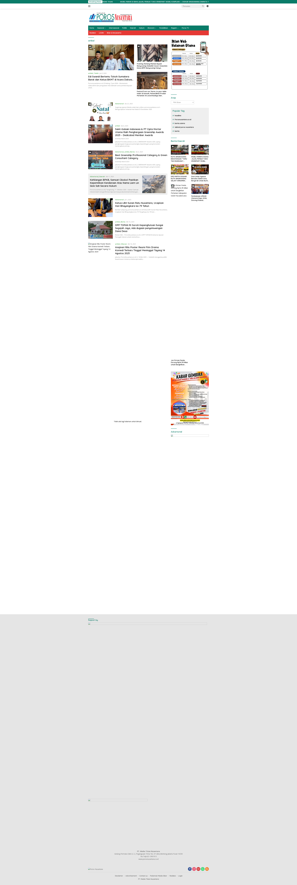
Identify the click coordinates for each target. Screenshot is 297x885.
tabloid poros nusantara (184, 127)
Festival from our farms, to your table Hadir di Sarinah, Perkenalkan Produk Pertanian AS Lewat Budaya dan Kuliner (151, 93)
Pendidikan (163, 28)
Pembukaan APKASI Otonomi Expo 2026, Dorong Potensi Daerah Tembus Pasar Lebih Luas (200, 198)
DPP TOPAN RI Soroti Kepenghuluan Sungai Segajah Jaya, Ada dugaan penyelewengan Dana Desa (139, 228)
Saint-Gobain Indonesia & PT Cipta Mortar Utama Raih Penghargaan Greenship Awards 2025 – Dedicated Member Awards (139, 132)
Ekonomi (151, 28)
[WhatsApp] (203, 869)
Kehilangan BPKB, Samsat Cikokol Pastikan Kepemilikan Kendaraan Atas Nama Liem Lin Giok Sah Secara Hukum (114, 182)
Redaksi (93, 33)
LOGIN (101, 33)
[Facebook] (190, 869)
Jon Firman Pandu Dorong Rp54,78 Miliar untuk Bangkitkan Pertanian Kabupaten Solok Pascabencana (179, 362)
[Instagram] (194, 869)
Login (180, 876)
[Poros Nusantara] (111, 17)
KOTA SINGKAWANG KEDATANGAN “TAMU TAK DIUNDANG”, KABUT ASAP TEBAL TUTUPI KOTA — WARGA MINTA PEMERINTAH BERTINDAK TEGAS (179, 159)
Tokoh (96, 73)
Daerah (133, 28)
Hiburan (124, 244)
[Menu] (89, 6)
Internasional (114, 28)
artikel (90, 73)
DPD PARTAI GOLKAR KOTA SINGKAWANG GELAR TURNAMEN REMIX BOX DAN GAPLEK (179, 178)
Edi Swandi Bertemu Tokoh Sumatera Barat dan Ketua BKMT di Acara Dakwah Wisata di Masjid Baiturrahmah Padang (110, 79)
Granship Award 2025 (122, 139)
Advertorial (119, 104)
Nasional (100, 28)
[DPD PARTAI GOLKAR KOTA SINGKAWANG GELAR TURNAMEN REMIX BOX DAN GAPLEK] (179, 169)
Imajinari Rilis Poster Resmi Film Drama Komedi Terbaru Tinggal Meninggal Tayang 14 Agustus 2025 (140, 250)
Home (92, 28)
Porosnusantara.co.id (183, 119)
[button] (203, 6)
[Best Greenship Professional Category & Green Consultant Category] (100, 160)
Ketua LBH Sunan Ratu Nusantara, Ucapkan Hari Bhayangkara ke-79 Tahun (139, 204)
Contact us (143, 876)
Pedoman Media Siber (158, 876)
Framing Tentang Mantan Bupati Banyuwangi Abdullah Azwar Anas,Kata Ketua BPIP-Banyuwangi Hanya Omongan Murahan (152, 66)
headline (178, 116)
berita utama (180, 123)
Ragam (174, 28)
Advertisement (131, 876)
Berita (132, 152)
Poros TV (185, 28)
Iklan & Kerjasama (114, 33)
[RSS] (207, 869)
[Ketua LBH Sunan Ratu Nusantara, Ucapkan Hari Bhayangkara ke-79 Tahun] (100, 207)
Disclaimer (119, 876)
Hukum (141, 28)
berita (177, 131)
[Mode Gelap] (208, 6)
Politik (124, 28)
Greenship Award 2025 (122, 162)
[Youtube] (198, 869)
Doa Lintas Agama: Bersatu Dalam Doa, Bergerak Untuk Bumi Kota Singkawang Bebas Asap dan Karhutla (199, 178)
